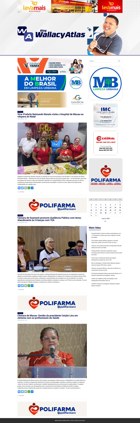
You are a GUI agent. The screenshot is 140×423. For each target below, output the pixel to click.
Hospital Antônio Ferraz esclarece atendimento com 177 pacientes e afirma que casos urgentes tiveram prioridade (106, 235)
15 (120, 207)
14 (115, 207)
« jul (105, 221)
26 (105, 213)
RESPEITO (20, 111)
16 (91, 210)
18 (101, 210)
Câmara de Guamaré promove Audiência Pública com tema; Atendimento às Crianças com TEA (49, 219)
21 (115, 210)
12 (105, 207)
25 (101, 213)
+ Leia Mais (21, 192)
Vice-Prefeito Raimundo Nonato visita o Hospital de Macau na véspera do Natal (50, 115)
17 (96, 210)
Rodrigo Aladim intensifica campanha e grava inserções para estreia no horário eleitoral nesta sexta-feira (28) (106, 252)
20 (110, 210)
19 (105, 210)
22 (120, 210)
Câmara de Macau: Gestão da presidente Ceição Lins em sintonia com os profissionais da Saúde (48, 316)
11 (101, 207)
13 (110, 207)
